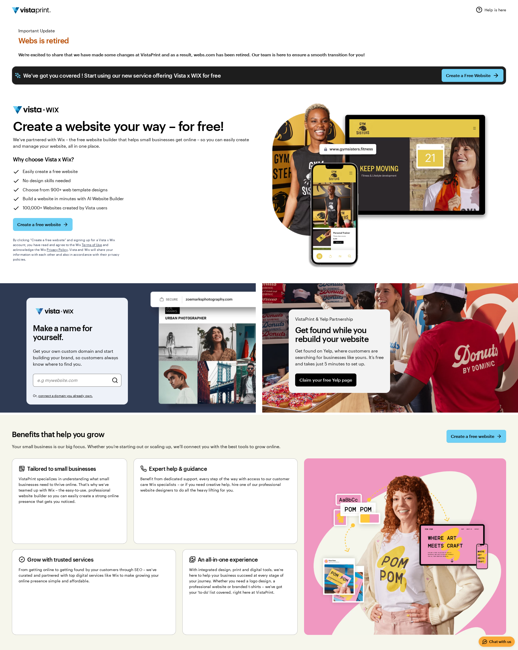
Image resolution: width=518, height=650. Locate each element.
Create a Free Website (468, 75)
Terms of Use (92, 245)
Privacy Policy (57, 249)
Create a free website (39, 224)
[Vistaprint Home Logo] (31, 10)
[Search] (115, 380)
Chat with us (500, 641)
